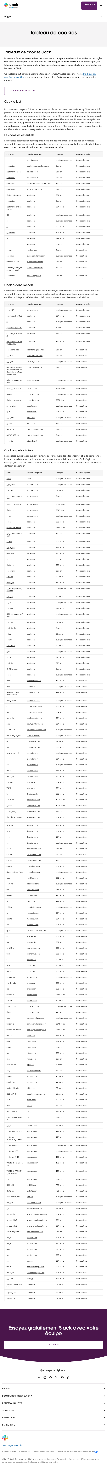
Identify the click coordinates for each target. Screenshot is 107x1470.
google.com (32, 977)
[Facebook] (50, 1377)
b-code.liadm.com (34, 907)
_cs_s (9, 675)
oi (7, 221)
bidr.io (29, 1105)
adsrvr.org (31, 782)
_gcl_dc (10, 577)
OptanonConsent (14, 172)
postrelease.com (34, 1202)
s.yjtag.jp (30, 1278)
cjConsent (11, 232)
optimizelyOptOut (14, 316)
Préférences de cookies (43, 1451)
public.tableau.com (35, 262)
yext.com (31, 417)
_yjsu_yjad (11, 547)
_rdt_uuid (11, 490)
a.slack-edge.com (34, 276)
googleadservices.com (36, 1094)
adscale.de (31, 936)
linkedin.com (32, 825)
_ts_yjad (10, 608)
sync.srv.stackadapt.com (37, 1214)
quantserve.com (33, 741)
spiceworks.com (33, 800)
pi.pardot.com (33, 394)
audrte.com (32, 1076)
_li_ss (9, 522)
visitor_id (10, 510)
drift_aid (10, 553)
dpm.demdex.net (34, 680)
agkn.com (31, 1261)
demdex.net (32, 895)
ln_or (9, 516)
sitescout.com (33, 884)
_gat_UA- (11, 310)
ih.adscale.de (32, 794)
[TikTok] (68, 1377)
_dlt (8, 651)
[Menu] (101, 6)
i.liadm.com (32, 1125)
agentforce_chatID (14, 327)
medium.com (32, 250)
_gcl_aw (10, 622)
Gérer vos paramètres (23, 90)
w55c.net (31, 1088)
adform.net (31, 960)
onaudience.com (34, 866)
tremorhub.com (33, 948)
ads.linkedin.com (34, 1070)
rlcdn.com (31, 965)
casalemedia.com (34, 849)
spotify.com (32, 406)
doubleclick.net (33, 686)
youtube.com (32, 1131)
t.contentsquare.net (35, 350)
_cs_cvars (11, 571)
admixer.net (32, 1000)
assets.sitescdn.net (35, 1208)
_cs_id (9, 559)
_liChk (9, 640)
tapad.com (31, 1284)
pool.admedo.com (34, 706)
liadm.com (31, 1100)
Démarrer (89, 4)
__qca (9, 542)
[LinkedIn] (39, 1377)
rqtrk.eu (30, 1065)
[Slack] (11, 5)
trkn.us (30, 1197)
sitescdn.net (32, 441)
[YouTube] (62, 1377)
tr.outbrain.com (33, 735)
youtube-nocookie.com (36, 730)
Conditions (24, 1451)
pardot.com (32, 388)
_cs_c (9, 657)
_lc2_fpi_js (11, 628)
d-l (8, 215)
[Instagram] (44, 1377)
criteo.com (31, 983)
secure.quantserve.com (36, 930)
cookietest (11, 166)
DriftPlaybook (12, 669)
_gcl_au (10, 596)
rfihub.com (31, 1041)
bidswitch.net (32, 753)
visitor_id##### (14, 504)
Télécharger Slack (10, 1445)
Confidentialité (9, 1451)
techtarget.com (33, 361)
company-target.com (35, 1267)
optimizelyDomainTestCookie (14, 342)
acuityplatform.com (35, 724)
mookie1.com (32, 913)
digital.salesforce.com (36, 256)
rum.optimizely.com (35, 429)
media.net (31, 1035)
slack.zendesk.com (34, 355)
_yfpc (9, 478)
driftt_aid (10, 582)
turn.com (31, 901)
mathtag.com (32, 878)
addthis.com (32, 1237)
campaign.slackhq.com (36, 1018)
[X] (56, 1377)
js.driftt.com (32, 1185)
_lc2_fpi (10, 663)
